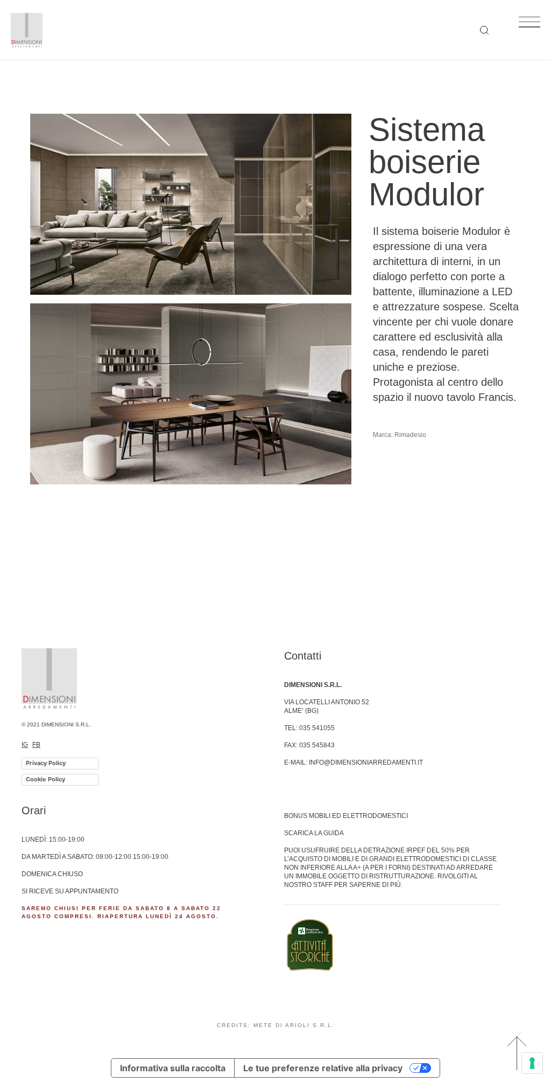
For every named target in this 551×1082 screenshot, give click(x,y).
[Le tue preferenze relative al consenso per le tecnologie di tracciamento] (532, 1063)
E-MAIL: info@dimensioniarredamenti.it (353, 762)
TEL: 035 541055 (309, 728)
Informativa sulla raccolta (172, 1068)
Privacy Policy (46, 763)
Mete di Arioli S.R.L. (294, 1025)
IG (25, 744)
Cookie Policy (45, 779)
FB (36, 744)
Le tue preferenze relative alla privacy (322, 1068)
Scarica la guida (314, 833)
